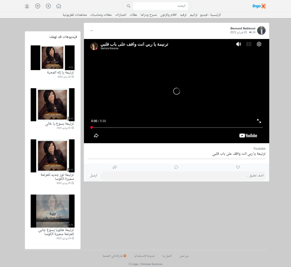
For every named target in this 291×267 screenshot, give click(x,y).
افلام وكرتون (168, 15)
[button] (56, 6)
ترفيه (183, 15)
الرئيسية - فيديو (210, 15)
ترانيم (193, 15)
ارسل (93, 175)
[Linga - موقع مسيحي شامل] (259, 6)
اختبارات (120, 15)
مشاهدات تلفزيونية (75, 15)
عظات (133, 15)
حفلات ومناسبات (101, 15)
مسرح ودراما (149, 15)
